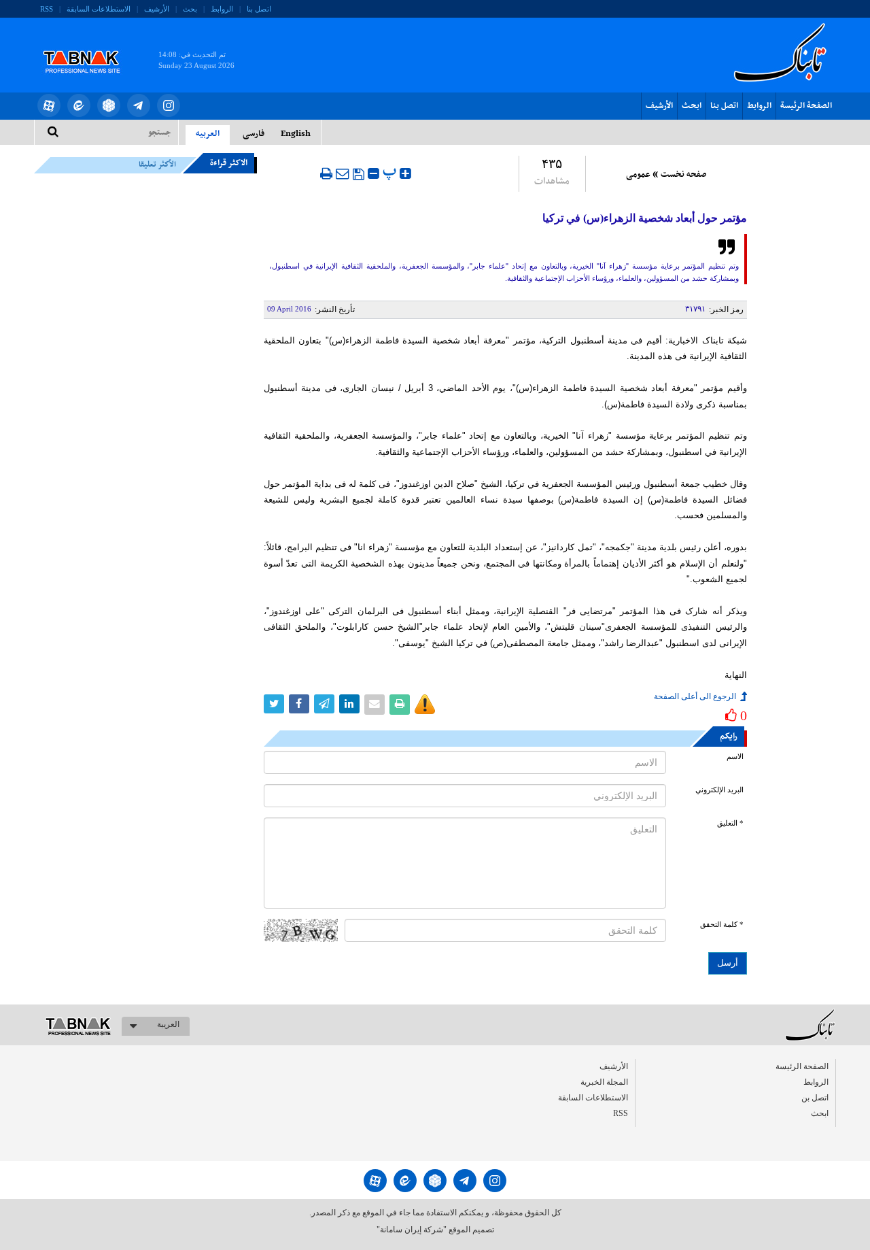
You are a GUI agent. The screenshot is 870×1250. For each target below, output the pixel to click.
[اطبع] (326, 173)
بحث (190, 9)
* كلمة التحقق (722, 924)
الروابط (222, 9)
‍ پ (391, 172)
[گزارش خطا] (425, 704)
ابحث (691, 106)
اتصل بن (815, 1097)
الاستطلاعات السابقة (98, 9)
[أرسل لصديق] (342, 173)
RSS (46, 9)
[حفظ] (358, 174)
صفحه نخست (683, 174)
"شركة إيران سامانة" (412, 1229)
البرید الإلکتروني (719, 790)
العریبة (168, 1024)
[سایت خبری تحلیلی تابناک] (90, 46)
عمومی (638, 174)
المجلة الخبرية (604, 1082)
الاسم (735, 756)
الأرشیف (156, 9)
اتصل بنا (259, 9)
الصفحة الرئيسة (806, 106)
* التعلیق (730, 823)
